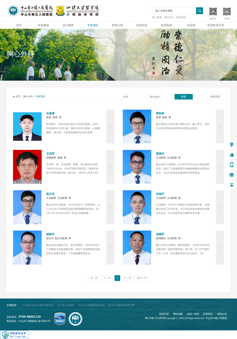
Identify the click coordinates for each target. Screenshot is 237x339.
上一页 (107, 278)
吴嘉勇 (50, 113)
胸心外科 (28, 96)
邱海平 (160, 194)
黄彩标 (160, 113)
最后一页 (142, 278)
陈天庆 (50, 194)
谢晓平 (50, 234)
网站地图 (178, 314)
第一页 (94, 278)
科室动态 (141, 25)
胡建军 (160, 234)
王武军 (50, 153)
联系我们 (208, 314)
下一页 (127, 278)
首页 (19, 25)
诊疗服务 (68, 25)
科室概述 (43, 25)
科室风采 (166, 25)
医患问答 (164, 314)
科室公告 (117, 25)
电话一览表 (193, 314)
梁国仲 (160, 153)
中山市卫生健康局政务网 (91, 305)
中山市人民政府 (65, 305)
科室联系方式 (216, 25)
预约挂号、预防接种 (175, 17)
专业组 (191, 25)
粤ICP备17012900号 (155, 318)
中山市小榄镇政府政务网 (121, 305)
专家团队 (92, 25)
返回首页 (215, 96)
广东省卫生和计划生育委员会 (38, 305)
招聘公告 (222, 314)
